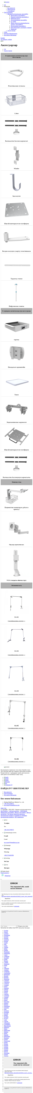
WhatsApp (7, 875)
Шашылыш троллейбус (7, 812)
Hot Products (4, 811)
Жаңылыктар (11, 9)
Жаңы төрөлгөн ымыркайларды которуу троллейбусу (20, 23)
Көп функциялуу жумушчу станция (21, 27)
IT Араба (13, 21)
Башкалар (13, 29)
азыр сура (3, 808)
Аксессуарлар (11, 30)
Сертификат (10, 11)
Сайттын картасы (14, 811)
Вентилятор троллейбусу (18, 15)
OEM (5, 32)
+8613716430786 (9, 855)
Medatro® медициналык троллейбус (17, 14)
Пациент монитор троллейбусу (20, 17)
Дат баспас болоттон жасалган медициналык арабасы (13, 814)
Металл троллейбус (20, 812)
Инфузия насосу (15, 18)
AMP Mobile (23, 811)
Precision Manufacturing (10, 33)
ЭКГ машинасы (18, 817)
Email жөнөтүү (5, 873)
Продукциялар (8, 12)
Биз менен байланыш (10, 35)
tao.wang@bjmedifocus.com (11, 805)
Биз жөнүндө (11, 8)
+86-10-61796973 (9, 803)
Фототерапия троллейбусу (18, 26)
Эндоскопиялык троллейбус (19, 20)
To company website (6, 39)
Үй (5, 5)
